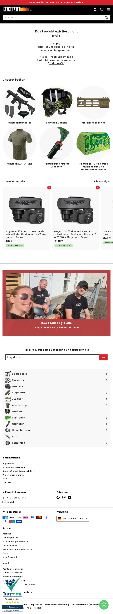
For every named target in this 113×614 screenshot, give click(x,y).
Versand (7, 533)
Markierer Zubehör (12, 572)
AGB (5, 478)
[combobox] (56, 18)
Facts (6, 553)
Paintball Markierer (13, 569)
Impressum (8, 463)
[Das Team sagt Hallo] (56, 296)
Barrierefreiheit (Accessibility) (19, 471)
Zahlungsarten (10, 537)
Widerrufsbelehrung (13, 475)
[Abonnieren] (103, 357)
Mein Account (10, 557)
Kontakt (7, 482)
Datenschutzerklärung (14, 467)
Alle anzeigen (102, 181)
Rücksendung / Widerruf (15, 541)
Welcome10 (56, 63)
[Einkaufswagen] (101, 9)
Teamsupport (10, 545)
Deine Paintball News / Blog (17, 549)
